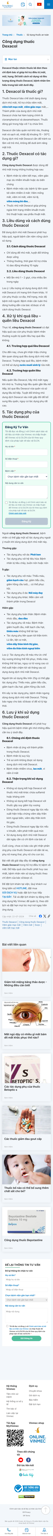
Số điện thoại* (12, 1285)
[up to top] (45, 1510)
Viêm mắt (27, 925)
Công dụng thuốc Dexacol (31, 922)
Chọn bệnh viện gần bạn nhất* (20, 1295)
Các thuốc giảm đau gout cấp (23, 1139)
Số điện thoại (11, 459)
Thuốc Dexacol (9, 922)
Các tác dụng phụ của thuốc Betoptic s (22, 1088)
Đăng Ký (26, 521)
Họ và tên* (10, 1275)
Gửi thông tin (26, 1338)
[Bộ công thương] (26, 1488)
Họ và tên (10, 446)
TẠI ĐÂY (7, 896)
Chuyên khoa (35, 1391)
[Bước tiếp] (26, 1475)
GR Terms (26, 1516)
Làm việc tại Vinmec (12, 1414)
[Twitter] (44, 916)
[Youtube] (20, 1460)
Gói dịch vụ (34, 1395)
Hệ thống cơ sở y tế (14, 1403)
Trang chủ (7, 35)
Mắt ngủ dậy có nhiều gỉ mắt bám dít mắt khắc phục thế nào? (25, 1036)
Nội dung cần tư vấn (14, 483)
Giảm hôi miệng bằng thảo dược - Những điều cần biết (25, 984)
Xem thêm (8, 993)
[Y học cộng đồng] (26, 1469)
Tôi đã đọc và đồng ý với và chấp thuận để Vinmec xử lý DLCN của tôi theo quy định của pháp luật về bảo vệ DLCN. (27, 1330)
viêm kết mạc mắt (10, 928)
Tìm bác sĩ (11, 1409)
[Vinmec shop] (38, 1435)
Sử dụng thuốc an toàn (38, 35)
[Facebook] (40, 916)
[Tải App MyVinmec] (15, 1438)
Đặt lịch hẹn (34, 1404)
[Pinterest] (49, 916)
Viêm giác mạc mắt (11, 925)
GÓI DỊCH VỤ (9, 892)
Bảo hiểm (33, 1400)
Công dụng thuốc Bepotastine (23, 1240)
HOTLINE (21, 888)
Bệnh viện (10, 471)
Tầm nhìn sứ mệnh (12, 1395)
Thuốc (19, 35)
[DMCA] (26, 1496)
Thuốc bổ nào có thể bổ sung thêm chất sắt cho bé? (26, 1189)
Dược (37, 925)
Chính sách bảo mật (17, 513)
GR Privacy (26, 1512)
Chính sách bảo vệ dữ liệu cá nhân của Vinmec (27, 1509)
